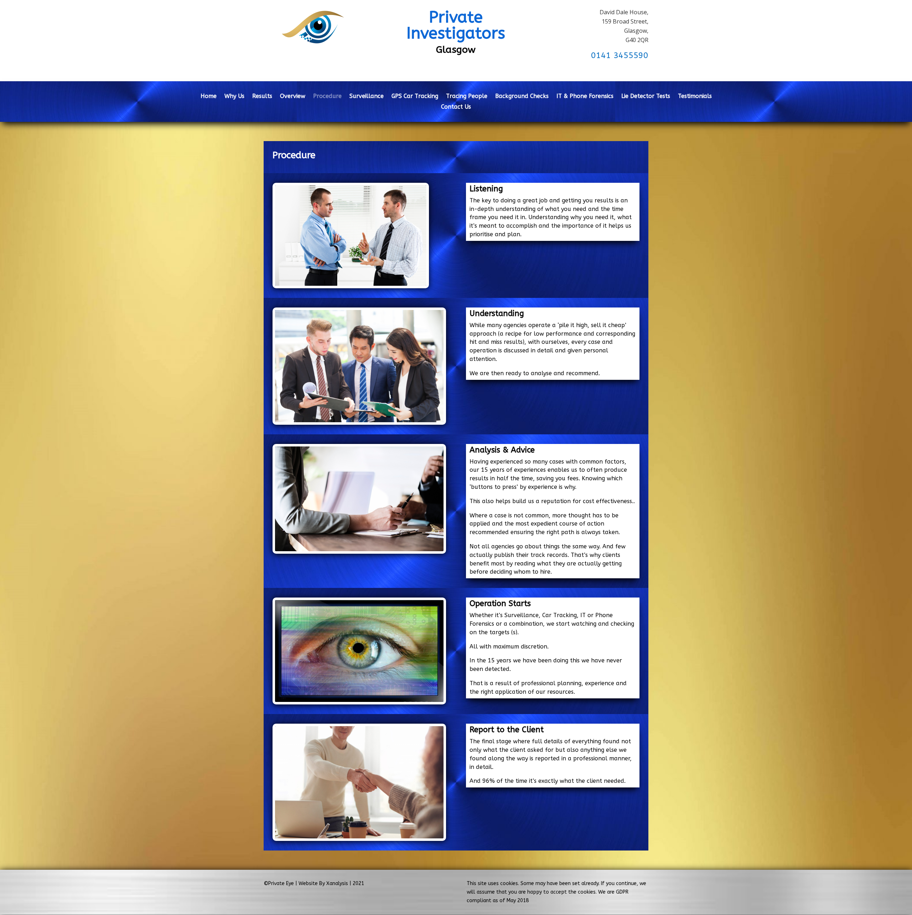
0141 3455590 (619, 55)
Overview (292, 96)
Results (262, 96)
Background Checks (522, 96)
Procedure (327, 96)
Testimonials (695, 96)
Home (209, 96)
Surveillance (366, 96)
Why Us (234, 96)
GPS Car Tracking (415, 96)
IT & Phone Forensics (584, 96)
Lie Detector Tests (645, 96)
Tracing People (466, 96)
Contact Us (456, 107)
